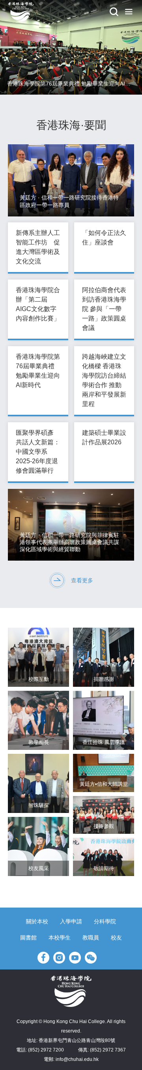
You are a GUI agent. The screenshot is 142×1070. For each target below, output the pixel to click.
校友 (116, 937)
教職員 (90, 937)
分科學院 (105, 921)
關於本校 (37, 921)
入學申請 (71, 921)
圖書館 (28, 937)
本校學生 (60, 937)
